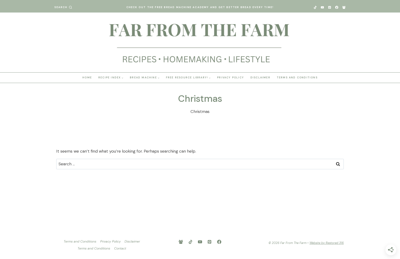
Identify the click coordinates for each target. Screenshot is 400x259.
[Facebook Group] (344, 7)
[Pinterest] (329, 7)
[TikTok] (315, 7)
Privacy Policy (230, 77)
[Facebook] (337, 7)
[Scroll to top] (391, 189)
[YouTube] (322, 7)
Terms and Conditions (297, 77)
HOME (87, 77)
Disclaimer (260, 77)
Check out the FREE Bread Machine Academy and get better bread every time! (200, 7)
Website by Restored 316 (326, 243)
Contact (120, 248)
